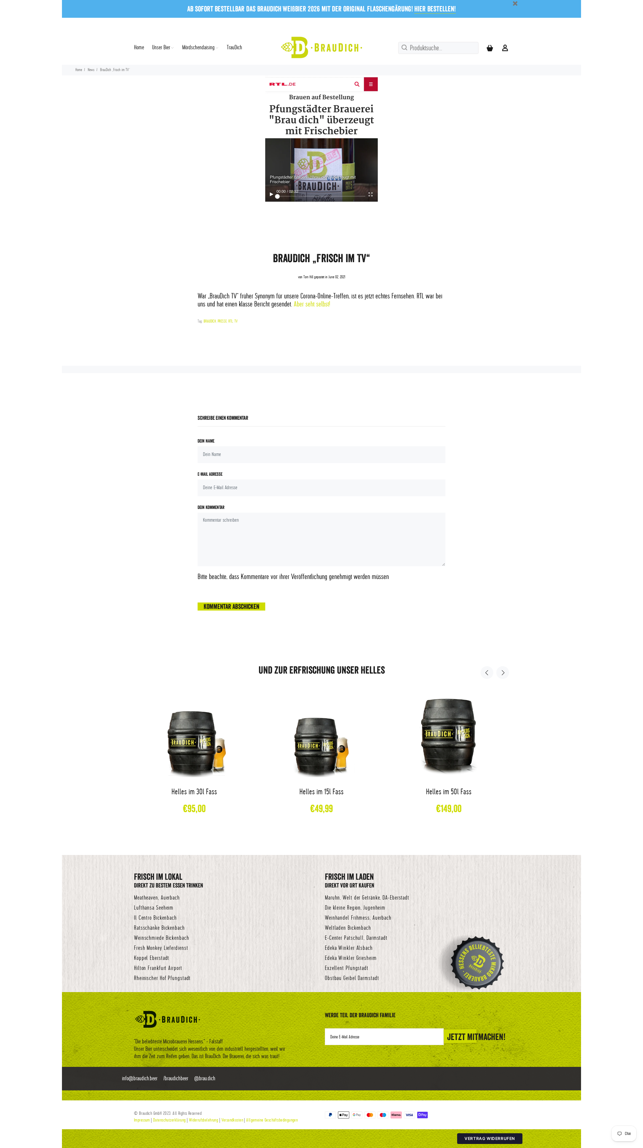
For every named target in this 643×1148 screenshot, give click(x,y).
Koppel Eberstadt (151, 958)
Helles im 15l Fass (321, 792)
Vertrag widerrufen (490, 1138)
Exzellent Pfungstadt (346, 968)
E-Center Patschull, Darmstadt (356, 938)
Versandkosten (232, 1120)
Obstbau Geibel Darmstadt (352, 978)
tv (236, 321)
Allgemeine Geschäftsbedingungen (272, 1120)
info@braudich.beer (139, 1078)
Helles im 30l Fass (194, 792)
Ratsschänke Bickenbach (159, 928)
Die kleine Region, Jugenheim (355, 908)
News (91, 69)
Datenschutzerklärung (169, 1120)
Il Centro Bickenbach (155, 918)
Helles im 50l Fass (449, 792)
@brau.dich (204, 1078)
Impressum (142, 1120)
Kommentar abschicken (231, 606)
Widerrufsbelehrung (203, 1120)
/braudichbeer (175, 1078)
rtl (230, 321)
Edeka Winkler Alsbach (349, 948)
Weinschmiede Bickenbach (161, 938)
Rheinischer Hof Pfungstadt (162, 978)
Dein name (206, 441)
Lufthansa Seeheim (153, 908)
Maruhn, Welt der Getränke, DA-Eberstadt (367, 898)
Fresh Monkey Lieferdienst (161, 948)
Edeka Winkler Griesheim (351, 958)
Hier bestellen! (435, 8)
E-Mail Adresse (210, 474)
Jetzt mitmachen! (476, 1036)
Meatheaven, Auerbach (157, 898)
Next (502, 672)
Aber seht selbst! (312, 304)
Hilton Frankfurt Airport (158, 968)
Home (78, 69)
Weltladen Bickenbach (348, 928)
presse (222, 321)
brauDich (210, 321)
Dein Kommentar (211, 507)
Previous (487, 672)
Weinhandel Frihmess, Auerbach (358, 918)
